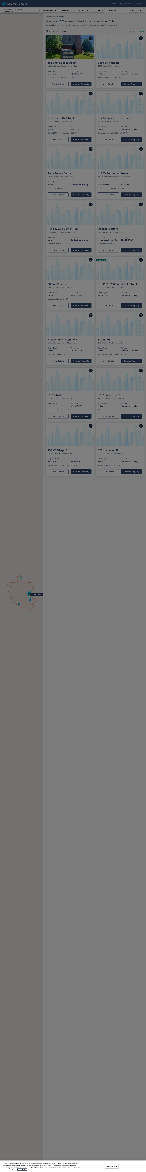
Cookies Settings (111, 1166)
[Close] (142, 1166)
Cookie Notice (22, 1170)
